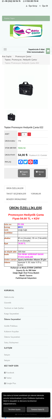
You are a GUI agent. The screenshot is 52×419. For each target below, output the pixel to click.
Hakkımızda (9, 297)
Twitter (9, 378)
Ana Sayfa (6, 56)
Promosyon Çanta (23, 56)
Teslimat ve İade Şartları (14, 308)
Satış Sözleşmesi (11, 343)
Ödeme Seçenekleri (12, 337)
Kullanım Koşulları (11, 332)
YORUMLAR (36, 194)
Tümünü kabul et (37, 410)
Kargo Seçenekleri (11, 314)
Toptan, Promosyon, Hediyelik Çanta (20, 60)
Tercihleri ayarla (14, 410)
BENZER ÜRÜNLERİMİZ (16, 199)
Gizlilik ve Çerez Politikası (27, 414)
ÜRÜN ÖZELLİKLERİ (14, 188)
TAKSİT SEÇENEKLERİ (16, 194)
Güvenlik (7, 303)
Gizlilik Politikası (11, 326)
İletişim (7, 355)
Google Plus (11, 383)
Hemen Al (41, 173)
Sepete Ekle (24, 173)
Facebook (10, 373)
